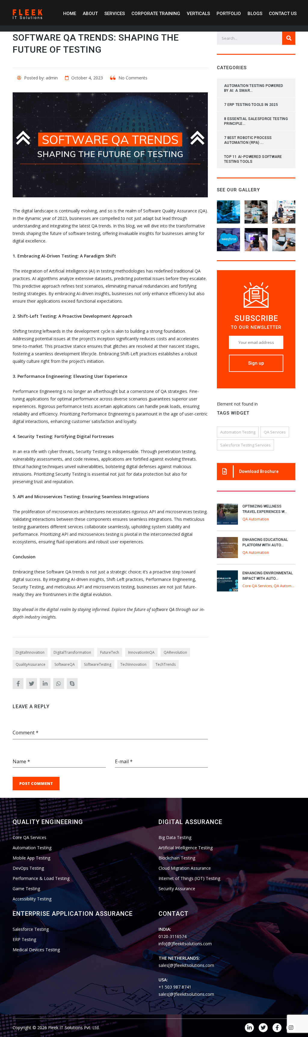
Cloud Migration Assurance (185, 868)
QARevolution (175, 652)
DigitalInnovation (30, 652)
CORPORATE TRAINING (155, 13)
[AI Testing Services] (228, 210)
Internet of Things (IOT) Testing (189, 878)
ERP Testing (24, 939)
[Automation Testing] (283, 210)
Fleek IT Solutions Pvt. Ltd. (74, 1027)
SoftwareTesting (97, 664)
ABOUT (90, 13)
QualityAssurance (30, 664)
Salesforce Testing (31, 929)
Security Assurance (177, 888)
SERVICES (114, 13)
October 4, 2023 (86, 78)
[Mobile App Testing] (256, 237)
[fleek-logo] (28, 13)
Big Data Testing (175, 837)
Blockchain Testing (177, 858)
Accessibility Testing (32, 899)
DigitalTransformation (72, 652)
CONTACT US (283, 13)
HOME (69, 13)
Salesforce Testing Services (245, 445)
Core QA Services (29, 837)
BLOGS (255, 13)
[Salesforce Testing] (228, 237)
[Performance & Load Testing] (283, 237)
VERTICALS (198, 13)
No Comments (132, 78)
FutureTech (109, 652)
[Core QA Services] (256, 210)
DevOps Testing (28, 868)
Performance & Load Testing (41, 878)
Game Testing (26, 888)
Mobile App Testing (31, 858)
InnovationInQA (141, 652)
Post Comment (36, 783)
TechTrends (166, 664)
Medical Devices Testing (36, 949)
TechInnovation (133, 664)
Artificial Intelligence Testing (186, 847)
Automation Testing (237, 432)
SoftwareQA (64, 664)
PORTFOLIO (229, 13)
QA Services (275, 432)
